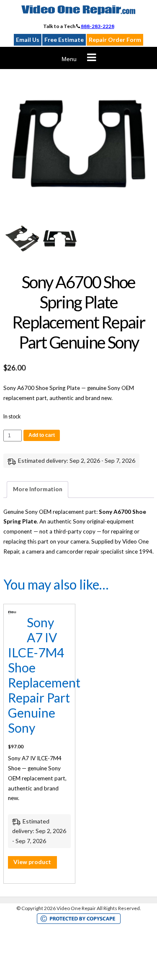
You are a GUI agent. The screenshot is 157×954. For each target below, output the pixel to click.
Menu (69, 59)
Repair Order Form (115, 39)
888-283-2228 (97, 26)
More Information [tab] (37, 489)
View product (32, 862)
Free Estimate (64, 39)
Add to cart (41, 435)
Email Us (27, 39)
